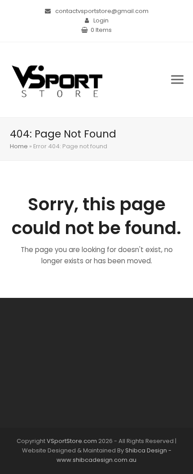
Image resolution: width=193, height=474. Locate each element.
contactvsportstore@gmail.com (102, 11)
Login (101, 20)
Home (19, 146)
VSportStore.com (72, 441)
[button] (177, 79)
